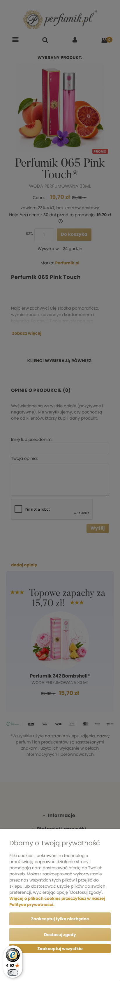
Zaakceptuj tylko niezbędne (60, 919)
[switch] (13, 972)
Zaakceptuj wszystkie (59, 949)
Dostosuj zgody (60, 935)
